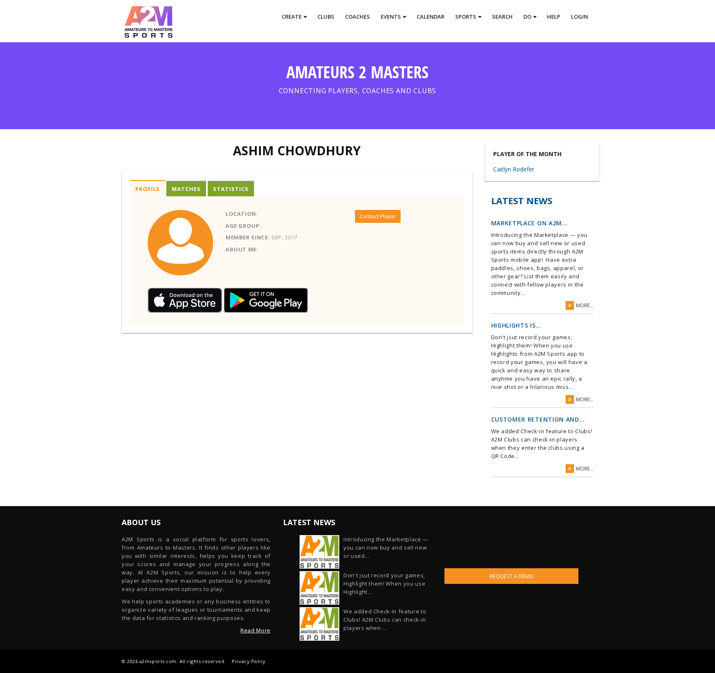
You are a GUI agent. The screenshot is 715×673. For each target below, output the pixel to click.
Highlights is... (516, 325)
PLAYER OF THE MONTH (527, 154)
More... (584, 305)
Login (579, 16)
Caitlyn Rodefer (513, 169)
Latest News (521, 200)
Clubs (325, 16)
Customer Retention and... (538, 419)
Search (502, 16)
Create (292, 16)
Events (391, 16)
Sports (465, 16)
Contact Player (378, 216)
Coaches (357, 16)
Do (527, 16)
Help (553, 16)
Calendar (430, 16)
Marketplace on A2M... (529, 223)
